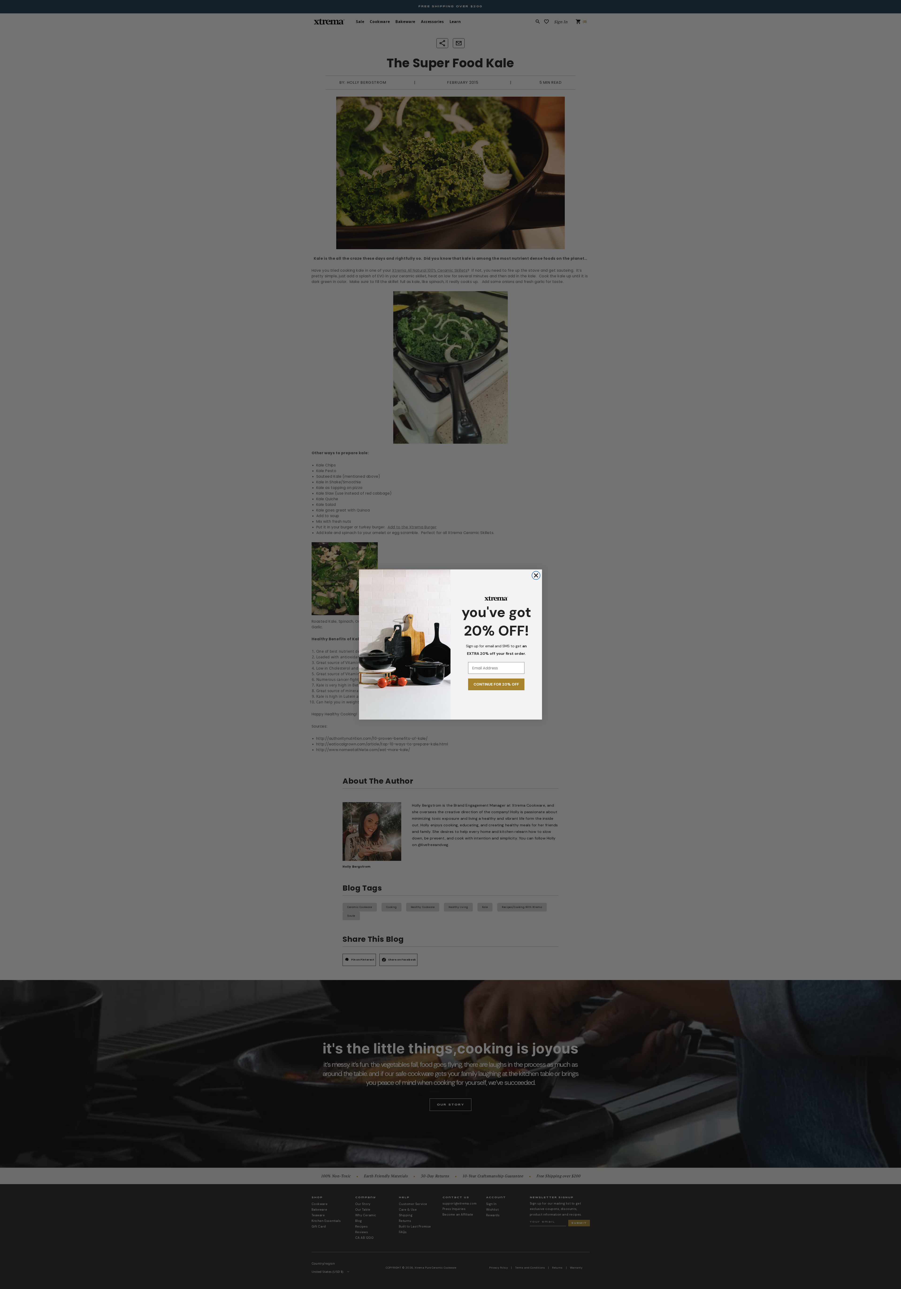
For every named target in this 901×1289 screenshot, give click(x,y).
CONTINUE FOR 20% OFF (496, 684)
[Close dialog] (536, 575)
